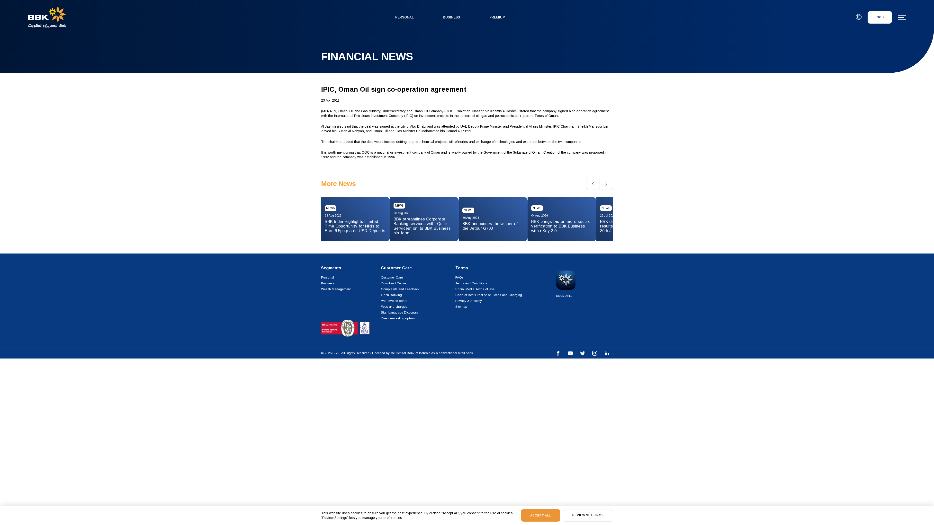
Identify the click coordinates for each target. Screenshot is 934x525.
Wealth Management (335, 289)
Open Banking (391, 295)
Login (880, 17)
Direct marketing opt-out (398, 318)
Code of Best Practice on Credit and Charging (488, 295)
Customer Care (392, 277)
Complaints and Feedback (400, 289)
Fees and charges (394, 306)
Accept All (540, 515)
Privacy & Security (468, 301)
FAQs (459, 277)
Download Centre (393, 283)
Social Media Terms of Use (474, 289)
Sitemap (461, 306)
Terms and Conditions (471, 283)
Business (451, 17)
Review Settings (588, 515)
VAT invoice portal (394, 301)
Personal (404, 17)
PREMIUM (497, 17)
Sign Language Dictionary (400, 312)
